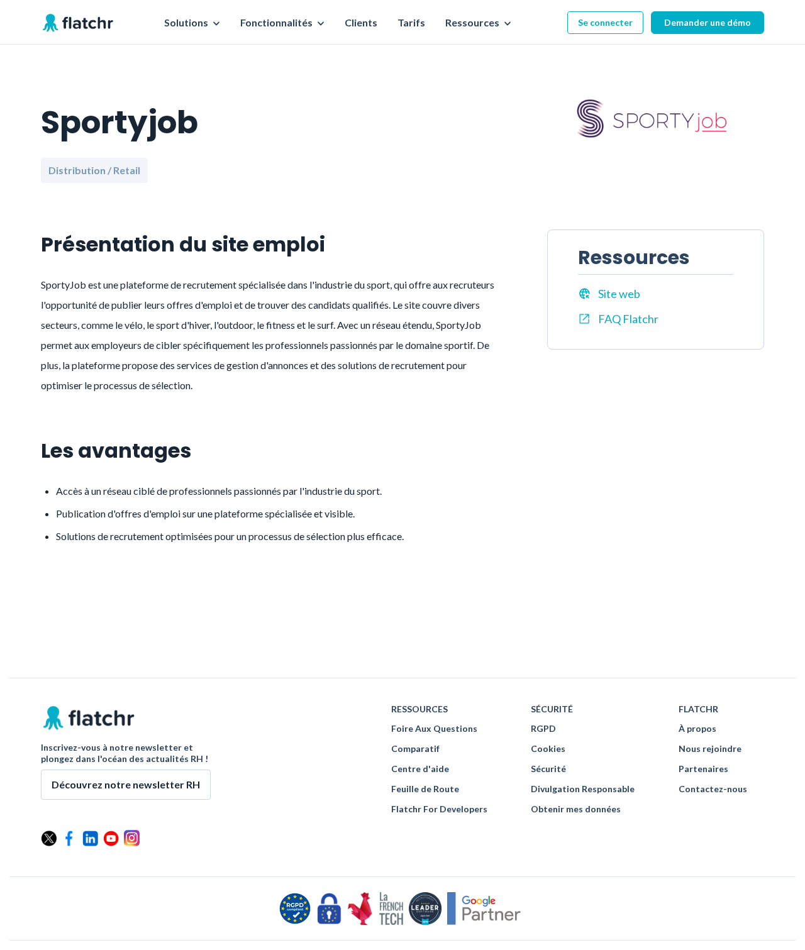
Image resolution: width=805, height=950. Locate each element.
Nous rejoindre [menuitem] (710, 748)
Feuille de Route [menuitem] (425, 789)
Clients (361, 23)
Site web (619, 294)
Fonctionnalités (277, 23)
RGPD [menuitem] (543, 728)
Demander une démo (707, 22)
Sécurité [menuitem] (548, 769)
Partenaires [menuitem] (703, 769)
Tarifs (411, 23)
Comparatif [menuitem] (415, 748)
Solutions (187, 23)
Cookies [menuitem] (548, 748)
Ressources (473, 23)
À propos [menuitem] (697, 728)
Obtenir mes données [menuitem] (576, 809)
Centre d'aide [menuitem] (420, 769)
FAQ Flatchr (628, 319)
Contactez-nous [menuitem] (713, 789)
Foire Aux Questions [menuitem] (434, 728)
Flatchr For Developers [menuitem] (439, 809)
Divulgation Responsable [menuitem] (583, 789)
